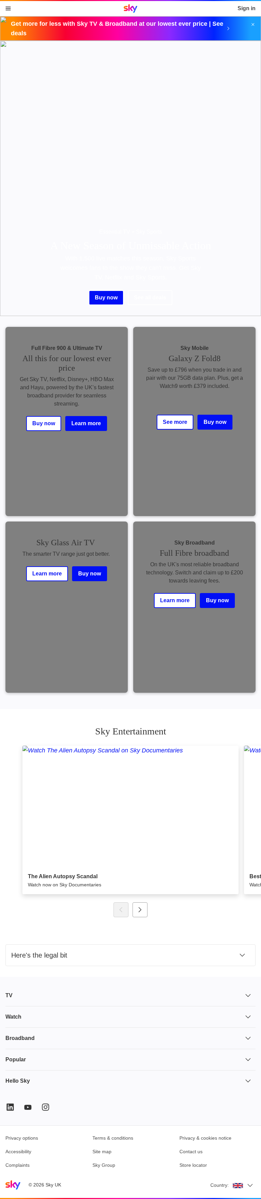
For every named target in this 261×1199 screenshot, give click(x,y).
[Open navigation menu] (8, 8)
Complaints (17, 1165)
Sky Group (103, 1165)
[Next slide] (140, 909)
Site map (101, 1151)
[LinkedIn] (10, 1107)
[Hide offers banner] (252, 24)
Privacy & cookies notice (205, 1138)
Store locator (193, 1165)
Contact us (191, 1151)
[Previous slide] (121, 909)
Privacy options (21, 1138)
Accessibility (18, 1151)
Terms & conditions (112, 1138)
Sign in (247, 8)
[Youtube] (27, 1107)
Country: (219, 1185)
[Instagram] (45, 1107)
